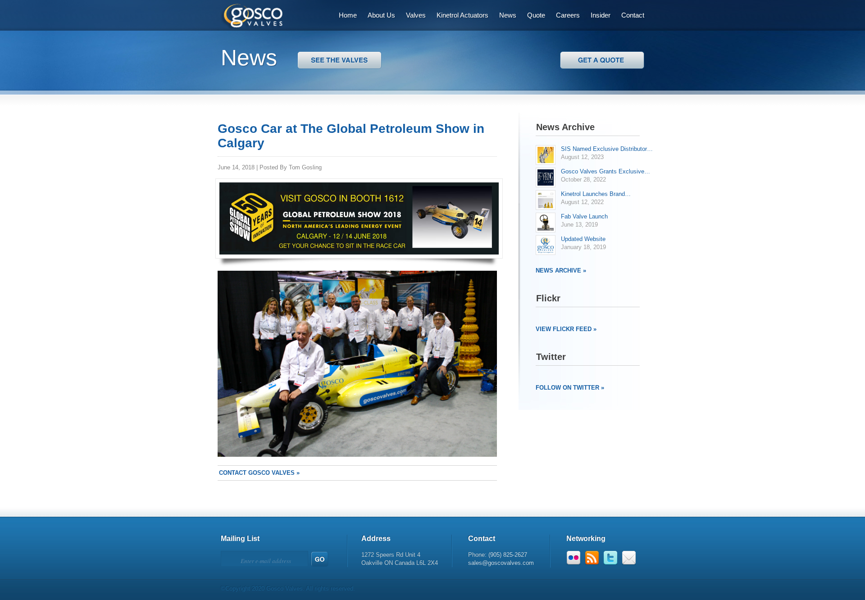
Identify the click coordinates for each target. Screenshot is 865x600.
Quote (536, 15)
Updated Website (583, 239)
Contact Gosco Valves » (259, 472)
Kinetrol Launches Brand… (596, 194)
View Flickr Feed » (566, 329)
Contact (632, 15)
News (507, 15)
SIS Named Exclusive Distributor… (607, 148)
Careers (568, 15)
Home (348, 15)
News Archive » (561, 270)
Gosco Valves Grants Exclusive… (605, 171)
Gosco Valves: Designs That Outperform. (246, 14)
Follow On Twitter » (570, 387)
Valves (416, 15)
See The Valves (602, 60)
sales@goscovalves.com (501, 562)
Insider (600, 15)
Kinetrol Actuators (462, 15)
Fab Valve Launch (584, 216)
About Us (381, 15)
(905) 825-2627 (507, 554)
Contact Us (339, 60)
